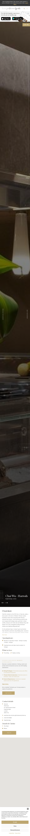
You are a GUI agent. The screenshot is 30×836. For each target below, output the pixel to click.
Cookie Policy (11, 833)
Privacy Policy (17, 833)
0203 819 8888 (8, 717)
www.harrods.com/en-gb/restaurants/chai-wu (15, 715)
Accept (15, 822)
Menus (5, 728)
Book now (9, 732)
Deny (15, 826)
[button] (28, 809)
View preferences (15, 830)
